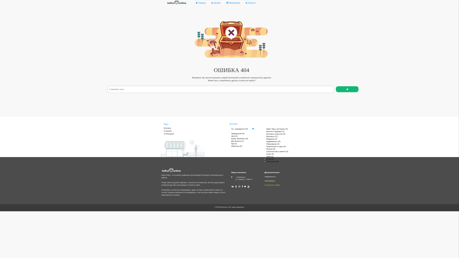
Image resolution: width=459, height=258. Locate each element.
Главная (202, 3)
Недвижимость (270, 177)
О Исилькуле (169, 134)
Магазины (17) (272, 136)
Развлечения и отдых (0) (276, 146)
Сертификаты (270, 181)
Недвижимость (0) (273, 141)
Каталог (217, 3)
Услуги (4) (270, 159)
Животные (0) (236, 146)
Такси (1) (269, 156)
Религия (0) (270, 149)
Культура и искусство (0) (275, 134)
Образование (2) (272, 144)
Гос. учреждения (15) (239, 129)
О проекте (168, 131)
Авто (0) (234, 136)
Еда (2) (234, 144)
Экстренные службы (272, 185)
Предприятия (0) (237, 133)
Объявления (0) (272, 161)
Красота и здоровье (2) (275, 131)
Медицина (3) (271, 139)
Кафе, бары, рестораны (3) (277, 129)
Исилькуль (223, 207)
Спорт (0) (270, 154)
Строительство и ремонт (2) (277, 151)
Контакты (167, 128)
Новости (251, 3)
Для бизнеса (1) (237, 141)
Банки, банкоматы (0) (239, 139)
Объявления (234, 3)
